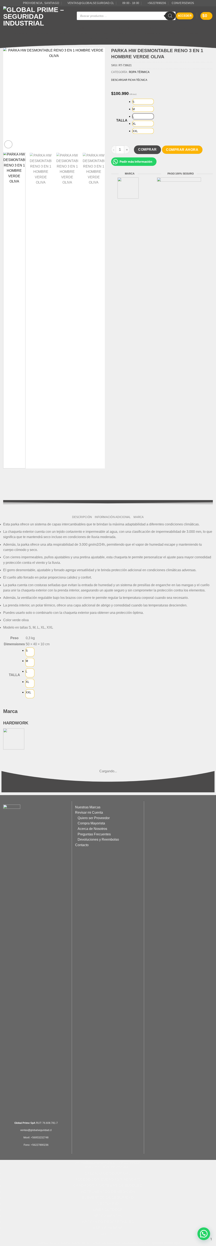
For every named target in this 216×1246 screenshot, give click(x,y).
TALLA (121, 120)
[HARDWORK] (13, 738)
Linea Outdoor (126, 33)
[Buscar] (170, 16)
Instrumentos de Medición (31, 33)
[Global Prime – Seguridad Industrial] (36, 16)
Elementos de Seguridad (71, 33)
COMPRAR (147, 149)
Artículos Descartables (185, 33)
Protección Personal (37, 28)
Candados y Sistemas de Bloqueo (168, 28)
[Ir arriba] (105, 1240)
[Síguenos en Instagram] (210, 3)
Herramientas (153, 33)
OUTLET (121, 38)
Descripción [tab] (82, 517)
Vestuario (102, 33)
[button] (185, 15)
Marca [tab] (139, 517)
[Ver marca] (128, 187)
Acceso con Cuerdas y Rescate (117, 28)
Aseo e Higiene (99, 38)
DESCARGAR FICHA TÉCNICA (129, 79)
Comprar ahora (182, 150)
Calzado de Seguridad (74, 28)
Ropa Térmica (139, 72)
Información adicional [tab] (113, 517)
